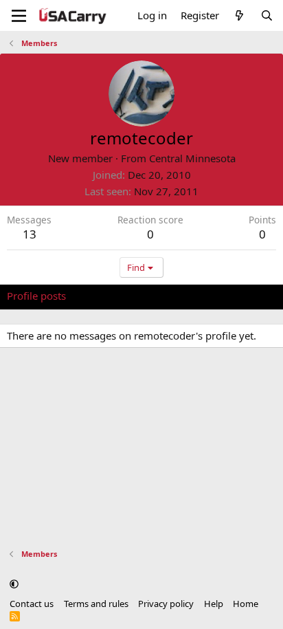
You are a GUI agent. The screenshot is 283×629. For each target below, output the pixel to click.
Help (213, 603)
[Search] (266, 15)
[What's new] (239, 15)
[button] (14, 583)
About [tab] (226, 295)
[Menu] (19, 16)
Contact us (32, 603)
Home (245, 603)
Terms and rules (96, 603)
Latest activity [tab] (112, 295)
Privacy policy (166, 603)
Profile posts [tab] (36, 295)
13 (29, 234)
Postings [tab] (178, 295)
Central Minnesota (192, 158)
